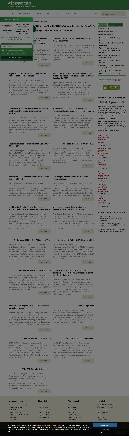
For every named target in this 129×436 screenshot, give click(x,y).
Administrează (105, 429)
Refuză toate (105, 433)
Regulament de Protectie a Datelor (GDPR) (48, 425)
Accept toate (105, 425)
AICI (63, 429)
